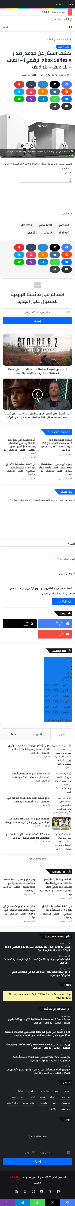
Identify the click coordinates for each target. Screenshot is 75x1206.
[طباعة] (55, 106)
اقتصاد (42, 1097)
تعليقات (13, 734)
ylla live (26, 225)
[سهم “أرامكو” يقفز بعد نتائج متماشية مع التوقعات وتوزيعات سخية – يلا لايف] (61, 841)
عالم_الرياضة (28, 1103)
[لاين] (19, 99)
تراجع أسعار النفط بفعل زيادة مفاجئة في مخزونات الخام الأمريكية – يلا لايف (28, 800)
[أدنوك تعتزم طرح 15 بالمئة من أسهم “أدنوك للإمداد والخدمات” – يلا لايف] (61, 783)
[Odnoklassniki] (43, 91)
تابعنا (68, 1119)
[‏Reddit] (66, 91)
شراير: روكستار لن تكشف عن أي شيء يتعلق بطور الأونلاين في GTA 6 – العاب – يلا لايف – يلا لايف (19, 912)
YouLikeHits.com (37, 858)
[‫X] (55, 84)
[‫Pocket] (31, 91)
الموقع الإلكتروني (67, 573)
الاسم (71, 543)
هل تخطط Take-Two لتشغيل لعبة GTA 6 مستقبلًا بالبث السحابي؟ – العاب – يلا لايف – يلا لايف (20, 469)
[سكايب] (19, 91)
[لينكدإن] (43, 84)
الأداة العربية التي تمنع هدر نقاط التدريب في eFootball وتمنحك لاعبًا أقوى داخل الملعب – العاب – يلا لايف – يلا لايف (20, 447)
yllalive (63, 232)
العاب (47, 232)
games (63, 225)
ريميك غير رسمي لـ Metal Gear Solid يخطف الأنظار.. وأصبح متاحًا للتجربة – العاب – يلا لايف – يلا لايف (55, 469)
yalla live (44, 225)
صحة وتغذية (65, 1103)
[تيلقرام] (43, 99)
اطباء (52, 1097)
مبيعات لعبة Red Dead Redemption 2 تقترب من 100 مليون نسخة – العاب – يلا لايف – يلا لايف (56, 445)
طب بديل (43, 1103)
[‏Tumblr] (31, 84)
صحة (14, 1097)
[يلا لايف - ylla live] (62, 19)
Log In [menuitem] (70, 4)
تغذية (23, 1097)
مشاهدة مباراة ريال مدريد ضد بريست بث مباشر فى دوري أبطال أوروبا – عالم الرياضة (27, 820)
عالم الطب (65, 1109)
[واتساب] (55, 99)
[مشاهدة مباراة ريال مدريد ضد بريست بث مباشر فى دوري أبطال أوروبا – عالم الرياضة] (61, 823)
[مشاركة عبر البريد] (66, 106)
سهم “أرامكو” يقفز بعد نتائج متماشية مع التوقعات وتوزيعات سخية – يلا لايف (28, 836)
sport (56, 1091)
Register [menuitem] (59, 4)
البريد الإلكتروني (66, 558)
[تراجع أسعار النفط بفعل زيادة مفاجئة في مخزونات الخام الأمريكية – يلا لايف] (61, 805)
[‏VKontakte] (55, 91)
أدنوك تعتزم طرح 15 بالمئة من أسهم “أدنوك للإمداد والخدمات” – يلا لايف (31, 775)
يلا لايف (31, 232)
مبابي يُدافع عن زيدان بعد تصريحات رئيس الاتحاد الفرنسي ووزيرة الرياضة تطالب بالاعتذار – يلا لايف (29, 749)
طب (54, 1103)
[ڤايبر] (31, 99)
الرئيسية (65, 39)
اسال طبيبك (65, 1097)
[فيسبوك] (66, 84)
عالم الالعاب (53, 39)
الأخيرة (38, 734)
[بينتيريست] (19, 84)
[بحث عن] (70, 26)
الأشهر (62, 734)
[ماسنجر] (66, 99)
